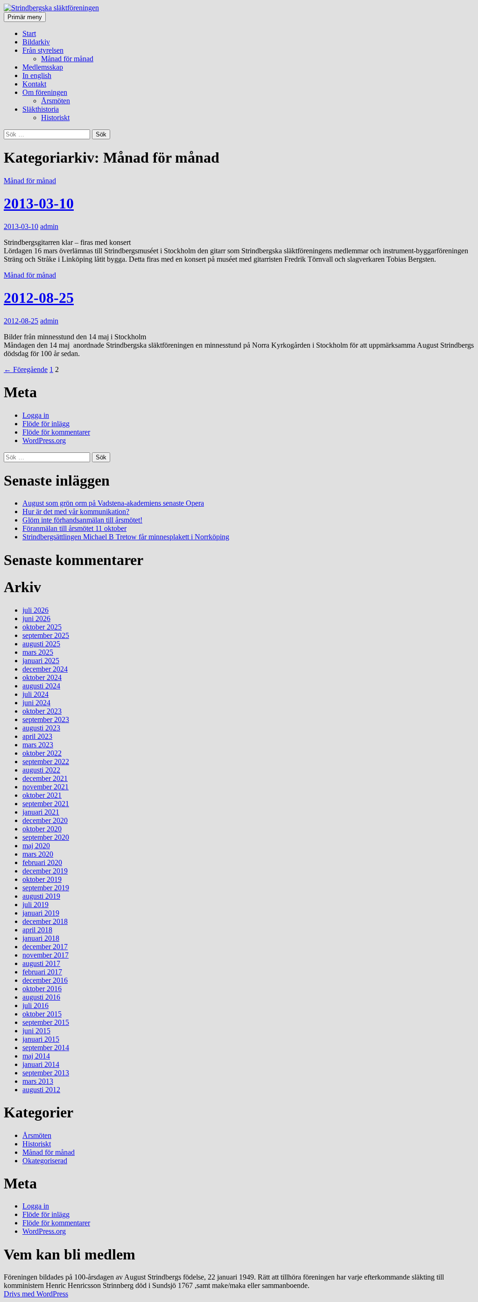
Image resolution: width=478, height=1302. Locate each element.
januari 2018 (40, 938)
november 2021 (45, 787)
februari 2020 (42, 862)
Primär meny (24, 17)
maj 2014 (36, 1056)
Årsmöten (55, 101)
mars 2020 (37, 854)
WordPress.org (44, 440)
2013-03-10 (39, 203)
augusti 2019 (41, 896)
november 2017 (45, 955)
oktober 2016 (42, 989)
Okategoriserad (44, 1161)
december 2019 (45, 871)
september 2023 (45, 719)
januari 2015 (40, 1039)
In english (36, 75)
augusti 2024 (41, 686)
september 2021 (45, 804)
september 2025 (45, 635)
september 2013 (45, 1073)
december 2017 (45, 947)
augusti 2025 (41, 644)
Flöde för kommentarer (56, 432)
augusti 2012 (41, 1090)
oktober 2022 (42, 753)
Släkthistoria (40, 109)
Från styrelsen (42, 50)
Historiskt (55, 118)
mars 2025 (37, 652)
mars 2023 (37, 745)
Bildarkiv (36, 42)
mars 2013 (37, 1081)
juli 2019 (35, 905)
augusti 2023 (41, 728)
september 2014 (45, 1048)
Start (29, 33)
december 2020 (45, 820)
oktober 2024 (42, 677)
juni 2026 (36, 618)
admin (49, 226)
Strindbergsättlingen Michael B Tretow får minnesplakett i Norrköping (125, 537)
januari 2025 (40, 661)
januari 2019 (40, 913)
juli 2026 (35, 610)
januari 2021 (40, 812)
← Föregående (26, 369)
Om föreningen (44, 92)
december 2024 (45, 669)
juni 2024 (36, 703)
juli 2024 (35, 694)
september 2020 (45, 837)
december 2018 (45, 921)
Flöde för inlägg (46, 424)
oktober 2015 (42, 1014)
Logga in (35, 415)
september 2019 (45, 888)
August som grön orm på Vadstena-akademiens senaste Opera (113, 503)
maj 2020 (36, 846)
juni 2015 (36, 1031)
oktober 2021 (42, 795)
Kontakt (34, 84)
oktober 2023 (42, 711)
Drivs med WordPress (36, 1294)
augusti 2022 (41, 770)
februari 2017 (42, 972)
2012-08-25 (39, 297)
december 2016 (45, 980)
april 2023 (37, 736)
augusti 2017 (41, 963)
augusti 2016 (41, 997)
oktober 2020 (42, 829)
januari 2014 (40, 1064)
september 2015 (45, 1022)
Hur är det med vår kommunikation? (75, 511)
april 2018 (37, 930)
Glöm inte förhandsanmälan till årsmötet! (82, 520)
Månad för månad (67, 59)
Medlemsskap (42, 67)
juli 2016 (35, 1005)
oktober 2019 (42, 879)
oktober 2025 (42, 627)
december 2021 (45, 778)
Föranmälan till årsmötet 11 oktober (74, 528)
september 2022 (45, 761)
